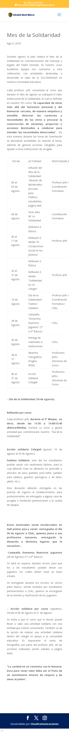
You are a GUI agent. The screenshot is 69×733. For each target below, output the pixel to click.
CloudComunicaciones (45, 724)
